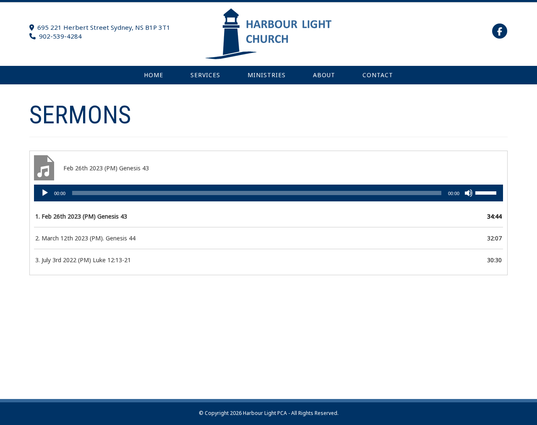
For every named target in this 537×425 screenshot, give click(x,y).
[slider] (487, 192)
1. (81, 216)
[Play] (45, 193)
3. (83, 260)
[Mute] (468, 193)
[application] (268, 193)
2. (85, 238)
